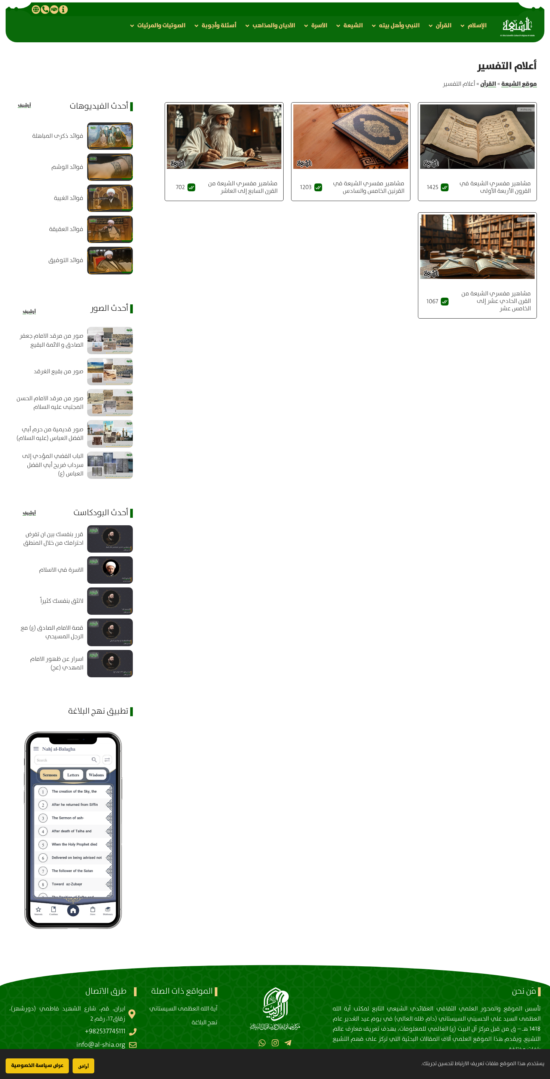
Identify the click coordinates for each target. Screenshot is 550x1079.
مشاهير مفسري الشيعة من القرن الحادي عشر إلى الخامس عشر (496, 301)
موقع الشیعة (519, 84)
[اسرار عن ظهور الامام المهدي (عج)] (110, 663)
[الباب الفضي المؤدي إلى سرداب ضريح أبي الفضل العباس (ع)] (110, 465)
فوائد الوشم (67, 167)
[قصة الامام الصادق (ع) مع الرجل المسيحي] (110, 632)
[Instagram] (274, 1042)
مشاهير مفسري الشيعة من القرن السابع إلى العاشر (243, 187)
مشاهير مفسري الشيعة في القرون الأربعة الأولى (495, 187)
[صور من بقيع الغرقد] (110, 371)
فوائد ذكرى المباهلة (57, 136)
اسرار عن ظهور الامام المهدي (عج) (56, 663)
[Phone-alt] (45, 9)
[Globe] (36, 9)
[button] (473, 26)
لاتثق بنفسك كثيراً (61, 601)
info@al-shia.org (100, 1045)
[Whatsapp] (262, 1042)
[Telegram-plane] (287, 1042)
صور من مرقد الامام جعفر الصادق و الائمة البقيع (51, 340)
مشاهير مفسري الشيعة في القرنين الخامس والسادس (368, 187)
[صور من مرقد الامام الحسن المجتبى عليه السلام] (110, 402)
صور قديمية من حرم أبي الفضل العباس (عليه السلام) (49, 434)
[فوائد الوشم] (110, 167)
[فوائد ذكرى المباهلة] (110, 136)
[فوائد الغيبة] (110, 198)
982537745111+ (105, 1031)
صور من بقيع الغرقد (58, 371)
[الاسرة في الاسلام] (110, 570)
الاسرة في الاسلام (61, 570)
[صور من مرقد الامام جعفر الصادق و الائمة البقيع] (110, 340)
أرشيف (24, 105)
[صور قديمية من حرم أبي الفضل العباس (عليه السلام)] (110, 433)
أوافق (83, 1066)
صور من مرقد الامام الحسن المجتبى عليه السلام (49, 403)
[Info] (63, 9)
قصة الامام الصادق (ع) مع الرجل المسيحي (52, 632)
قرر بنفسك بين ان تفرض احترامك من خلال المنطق (53, 539)
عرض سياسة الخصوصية (37, 1065)
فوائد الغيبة (68, 198)
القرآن (488, 84)
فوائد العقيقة (66, 229)
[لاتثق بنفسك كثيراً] (110, 601)
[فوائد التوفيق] (110, 260)
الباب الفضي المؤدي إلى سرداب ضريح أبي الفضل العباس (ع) (52, 465)
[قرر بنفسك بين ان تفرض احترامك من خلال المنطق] (110, 539)
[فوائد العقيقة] (110, 229)
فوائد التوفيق (65, 260)
